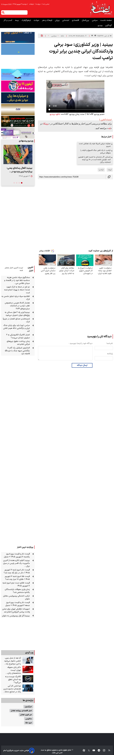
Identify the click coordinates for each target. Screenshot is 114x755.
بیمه (17, 20)
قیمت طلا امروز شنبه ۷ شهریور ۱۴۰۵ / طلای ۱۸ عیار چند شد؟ (17, 578)
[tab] (21, 183)
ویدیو (100, 25)
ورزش (57, 20)
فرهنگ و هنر (47, 20)
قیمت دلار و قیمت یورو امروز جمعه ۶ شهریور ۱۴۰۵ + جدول (17, 604)
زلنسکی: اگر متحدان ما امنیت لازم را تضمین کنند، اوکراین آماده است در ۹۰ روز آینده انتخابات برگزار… (94, 160)
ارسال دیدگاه (82, 365)
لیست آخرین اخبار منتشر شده (14, 269)
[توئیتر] (87, 750)
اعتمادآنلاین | (105, 119)
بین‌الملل (86, 20)
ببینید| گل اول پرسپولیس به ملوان (16, 615)
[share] (42, 36)
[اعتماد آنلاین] (101, 9)
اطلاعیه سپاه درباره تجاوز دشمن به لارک (16, 298)
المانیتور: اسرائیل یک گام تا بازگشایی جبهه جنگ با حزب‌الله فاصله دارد (17, 350)
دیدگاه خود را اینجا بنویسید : (80, 343)
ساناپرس (28, 718)
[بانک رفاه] (18, 133)
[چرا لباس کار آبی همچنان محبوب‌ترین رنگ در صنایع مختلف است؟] (28, 688)
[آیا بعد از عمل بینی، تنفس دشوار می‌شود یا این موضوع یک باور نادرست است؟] (28, 660)
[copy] (109, 177)
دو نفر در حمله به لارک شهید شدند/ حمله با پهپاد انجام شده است (17, 289)
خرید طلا (28, 722)
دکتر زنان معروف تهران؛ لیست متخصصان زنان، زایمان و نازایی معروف (12, 670)
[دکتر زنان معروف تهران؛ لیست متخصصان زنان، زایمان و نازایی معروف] (28, 669)
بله (109, 128)
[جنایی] (18, 121)
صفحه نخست (106, 20)
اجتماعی (66, 20)
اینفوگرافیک (26, 20)
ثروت (110, 169)
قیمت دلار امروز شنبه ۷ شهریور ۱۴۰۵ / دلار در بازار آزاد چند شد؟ (17, 571)
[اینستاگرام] (102, 750)
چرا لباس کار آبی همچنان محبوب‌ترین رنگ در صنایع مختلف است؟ (12, 688)
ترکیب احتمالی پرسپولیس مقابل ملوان (16, 597)
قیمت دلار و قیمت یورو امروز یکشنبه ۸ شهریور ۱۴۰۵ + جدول (17, 555)
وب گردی (29, 652)
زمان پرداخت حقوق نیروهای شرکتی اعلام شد (18, 343)
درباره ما (38, 4)
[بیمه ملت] (18, 49)
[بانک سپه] (18, 97)
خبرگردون (28, 706)
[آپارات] (82, 750)
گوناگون (108, 25)
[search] (3, 12)
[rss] (108, 750)
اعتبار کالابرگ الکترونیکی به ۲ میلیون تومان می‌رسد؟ (18, 336)
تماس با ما (46, 4)
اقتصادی (76, 20)
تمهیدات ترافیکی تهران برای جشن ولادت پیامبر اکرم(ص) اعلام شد (16, 610)
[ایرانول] (18, 109)
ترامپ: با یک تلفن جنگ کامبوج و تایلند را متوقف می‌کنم (95, 151)
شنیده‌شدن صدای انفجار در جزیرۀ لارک (16, 320)
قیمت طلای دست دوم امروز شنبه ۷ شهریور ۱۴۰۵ (16, 584)
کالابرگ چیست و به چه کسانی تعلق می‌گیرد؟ (13, 679)
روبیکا (46, 123)
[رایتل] (18, 86)
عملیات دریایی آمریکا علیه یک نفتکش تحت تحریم (95, 145)
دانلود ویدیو (55, 114)
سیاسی (95, 20)
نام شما (110, 343)
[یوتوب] (92, 750)
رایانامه (110, 353)
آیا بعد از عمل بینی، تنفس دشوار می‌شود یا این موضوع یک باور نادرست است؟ (12, 661)
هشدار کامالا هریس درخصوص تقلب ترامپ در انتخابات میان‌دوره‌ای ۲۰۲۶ (17, 305)
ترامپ (101, 169)
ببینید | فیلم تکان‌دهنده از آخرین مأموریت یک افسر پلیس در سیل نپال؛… (16, 563)
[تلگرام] (97, 750)
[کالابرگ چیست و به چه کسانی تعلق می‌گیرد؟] (28, 678)
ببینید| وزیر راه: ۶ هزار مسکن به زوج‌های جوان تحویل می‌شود (17, 314)
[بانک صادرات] (18, 74)
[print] (92, 36)
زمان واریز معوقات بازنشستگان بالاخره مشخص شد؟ (17, 591)
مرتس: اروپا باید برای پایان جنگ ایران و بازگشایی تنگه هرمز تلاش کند (16, 328)
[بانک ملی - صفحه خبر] (18, 37)
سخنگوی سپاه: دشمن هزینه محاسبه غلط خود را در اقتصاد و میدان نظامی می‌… (17, 280)
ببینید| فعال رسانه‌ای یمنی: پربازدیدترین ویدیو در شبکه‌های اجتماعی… (19, 169)
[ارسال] (94, 35)
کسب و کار (8, 20)
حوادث (37, 20)
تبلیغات (31, 4)
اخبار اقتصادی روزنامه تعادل (21, 710)
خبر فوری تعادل (26, 714)
